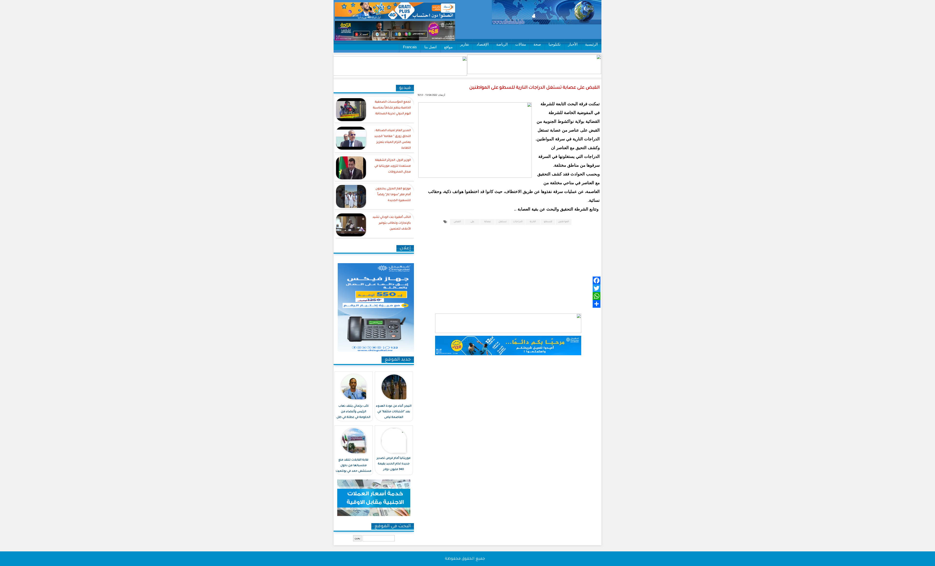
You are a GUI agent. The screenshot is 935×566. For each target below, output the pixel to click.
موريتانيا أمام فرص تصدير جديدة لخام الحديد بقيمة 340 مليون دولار (394, 464)
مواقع (448, 47)
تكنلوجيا (555, 44)
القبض (457, 222)
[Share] (515, 304)
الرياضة (502, 44)
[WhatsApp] (515, 296)
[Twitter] (515, 288)
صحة (537, 44)
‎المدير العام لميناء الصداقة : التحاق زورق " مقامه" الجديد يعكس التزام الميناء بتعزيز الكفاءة (392, 139)
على (472, 222)
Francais (410, 47)
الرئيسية (591, 44)
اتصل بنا (430, 47)
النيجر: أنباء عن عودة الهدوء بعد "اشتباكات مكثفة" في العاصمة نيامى (393, 412)
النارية (533, 222)
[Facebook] (515, 280)
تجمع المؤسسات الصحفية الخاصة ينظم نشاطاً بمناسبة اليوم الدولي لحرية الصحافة (392, 108)
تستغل (502, 222)
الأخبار (573, 44)
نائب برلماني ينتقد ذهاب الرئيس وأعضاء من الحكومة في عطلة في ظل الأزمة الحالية (353, 415)
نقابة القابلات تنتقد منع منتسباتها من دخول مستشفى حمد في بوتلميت (353, 466)
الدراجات (518, 222)
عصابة (487, 222)
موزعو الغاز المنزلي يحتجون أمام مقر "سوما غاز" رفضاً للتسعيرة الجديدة (393, 194)
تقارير (464, 44)
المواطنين (563, 222)
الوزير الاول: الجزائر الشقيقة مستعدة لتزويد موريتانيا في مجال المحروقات (392, 166)
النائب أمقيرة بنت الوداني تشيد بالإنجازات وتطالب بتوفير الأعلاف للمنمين (392, 223)
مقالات (520, 44)
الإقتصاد (483, 44)
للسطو (548, 222)
